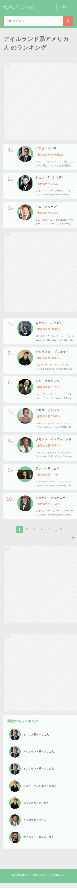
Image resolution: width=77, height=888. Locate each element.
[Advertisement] (38, 101)
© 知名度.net (58, 875)
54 (61, 529)
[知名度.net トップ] (19, 7)
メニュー (65, 7)
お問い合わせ (40, 875)
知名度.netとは (20, 875)
